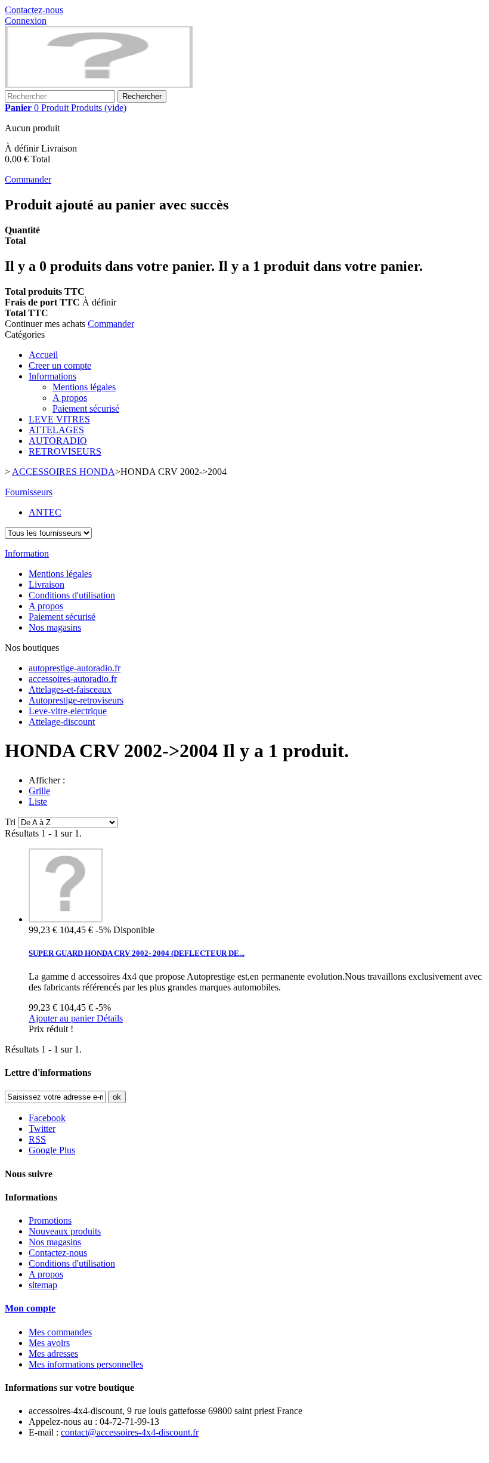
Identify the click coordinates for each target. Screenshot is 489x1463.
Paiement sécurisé (85, 408)
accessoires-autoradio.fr (73, 679)
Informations (52, 376)
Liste (38, 802)
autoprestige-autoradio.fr (74, 668)
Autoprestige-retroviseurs (76, 700)
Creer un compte (60, 365)
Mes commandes (60, 1332)
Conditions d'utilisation (72, 595)
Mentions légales (84, 387)
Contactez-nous (34, 10)
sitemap (43, 1285)
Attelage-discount (62, 722)
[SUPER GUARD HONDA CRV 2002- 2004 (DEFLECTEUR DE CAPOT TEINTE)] (66, 919)
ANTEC (45, 512)
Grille (39, 791)
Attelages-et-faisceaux (70, 689)
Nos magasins (55, 627)
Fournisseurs (28, 492)
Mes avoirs (49, 1343)
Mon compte (30, 1308)
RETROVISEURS (65, 451)
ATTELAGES (56, 430)
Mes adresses (53, 1353)
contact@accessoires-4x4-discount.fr (130, 1432)
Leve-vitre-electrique (68, 711)
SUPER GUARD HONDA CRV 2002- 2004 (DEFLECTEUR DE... (136, 953)
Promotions (50, 1220)
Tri (10, 822)
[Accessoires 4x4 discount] (99, 84)
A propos (69, 398)
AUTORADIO (58, 441)
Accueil (43, 355)
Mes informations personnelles (86, 1364)
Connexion (26, 21)
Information (27, 553)
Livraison (46, 584)
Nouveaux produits (65, 1231)
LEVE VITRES (59, 419)
